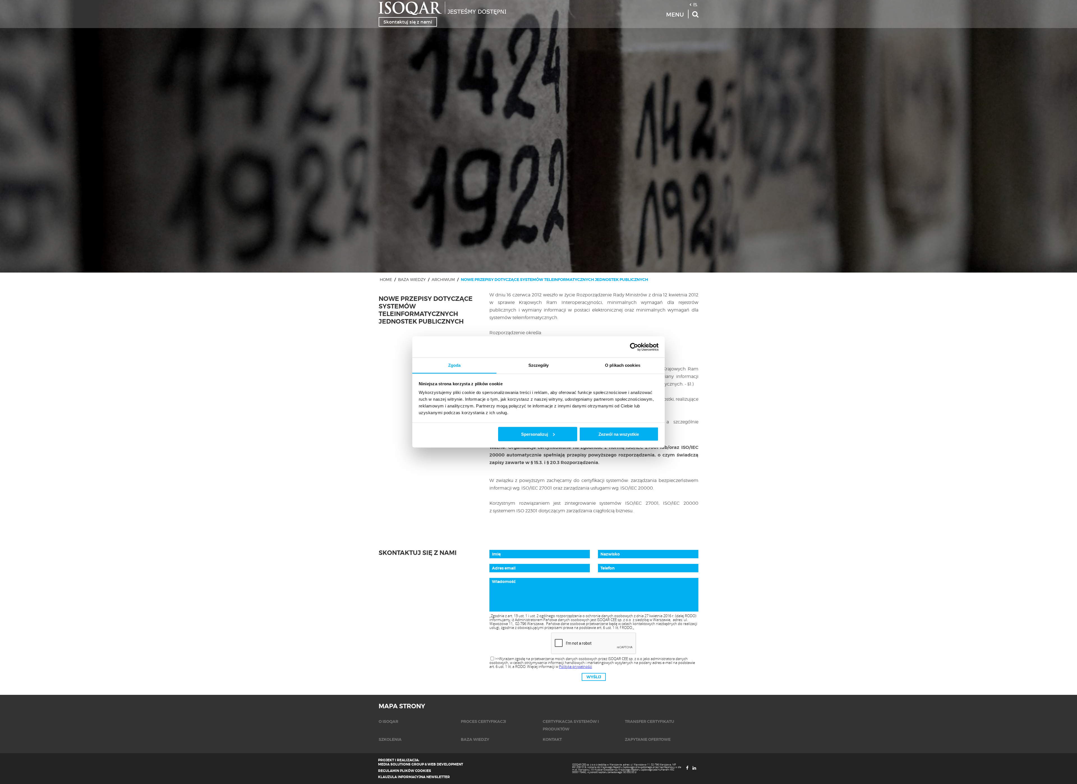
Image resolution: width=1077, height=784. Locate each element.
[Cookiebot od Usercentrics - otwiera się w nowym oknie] (634, 347)
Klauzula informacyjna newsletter (414, 777)
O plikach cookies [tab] (622, 365)
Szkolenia (390, 739)
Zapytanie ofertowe (648, 739)
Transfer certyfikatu (649, 721)
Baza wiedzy (412, 279)
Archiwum (443, 279)
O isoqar (388, 721)
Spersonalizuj (534, 434)
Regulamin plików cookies (404, 771)
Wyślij (593, 676)
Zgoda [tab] (454, 365)
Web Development (445, 764)
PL (695, 4)
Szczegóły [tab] (538, 365)
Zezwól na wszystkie (619, 434)
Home (386, 279)
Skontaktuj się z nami (407, 22)
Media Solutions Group (401, 764)
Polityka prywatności (575, 666)
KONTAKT (552, 739)
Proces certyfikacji (483, 721)
